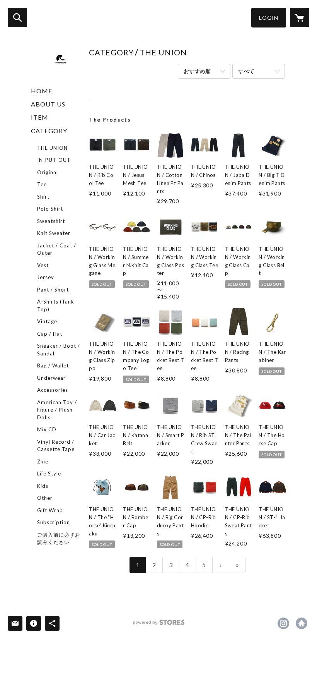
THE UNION (52, 148)
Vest (43, 265)
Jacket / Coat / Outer (56, 249)
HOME (41, 90)
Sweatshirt (51, 221)
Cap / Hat (49, 334)
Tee (42, 184)
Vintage (47, 321)
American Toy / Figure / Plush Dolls (57, 409)
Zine (42, 461)
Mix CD (46, 429)
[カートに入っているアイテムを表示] (299, 17)
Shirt (43, 197)
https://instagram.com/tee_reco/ (283, 623)
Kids (42, 486)
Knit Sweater (53, 233)
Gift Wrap (50, 510)
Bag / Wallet (53, 365)
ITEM (39, 117)
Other (45, 498)
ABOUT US (48, 104)
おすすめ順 (197, 71)
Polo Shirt (50, 209)
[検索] (17, 17)
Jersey (45, 277)
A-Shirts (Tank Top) (55, 305)
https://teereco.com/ (301, 623)
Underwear (51, 378)
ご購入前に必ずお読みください (58, 539)
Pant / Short (53, 290)
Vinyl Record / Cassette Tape (56, 446)
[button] (268, 17)
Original (47, 172)
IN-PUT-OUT (54, 160)
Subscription (53, 522)
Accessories (52, 390)
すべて (246, 71)
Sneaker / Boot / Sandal (58, 350)
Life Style (49, 473)
